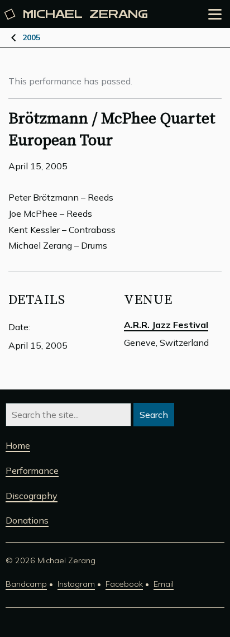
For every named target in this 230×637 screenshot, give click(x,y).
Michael (85, 14)
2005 (31, 37)
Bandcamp (26, 584)
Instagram (76, 584)
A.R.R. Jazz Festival (166, 324)
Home (18, 445)
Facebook (124, 584)
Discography (32, 495)
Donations (27, 520)
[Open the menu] (214, 14)
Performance (32, 470)
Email (164, 584)
